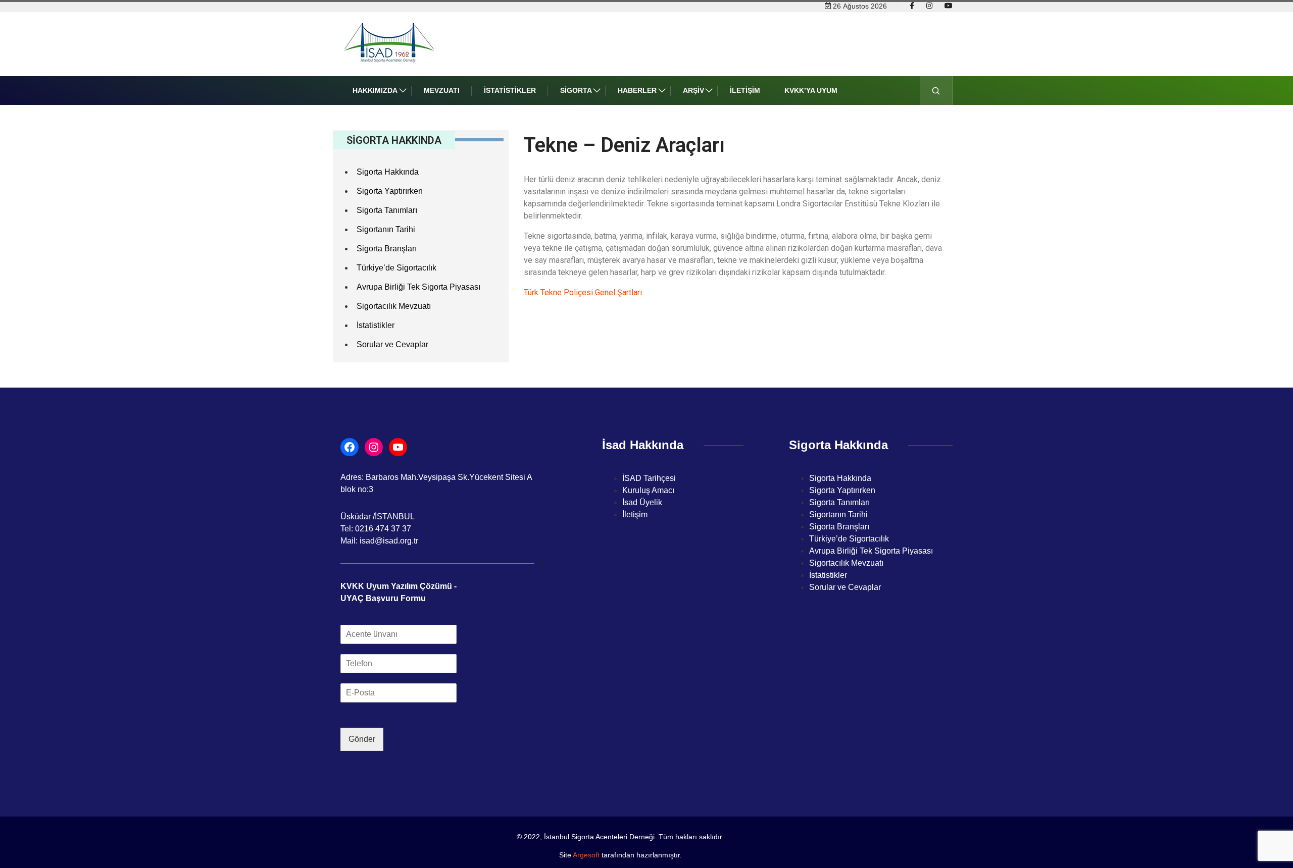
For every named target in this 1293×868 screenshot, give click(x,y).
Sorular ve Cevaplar (392, 344)
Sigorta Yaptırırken (390, 191)
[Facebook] (912, 6)
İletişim (745, 90)
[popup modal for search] (936, 90)
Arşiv (693, 90)
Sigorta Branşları (387, 248)
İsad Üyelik (642, 502)
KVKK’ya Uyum (810, 90)
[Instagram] (929, 6)
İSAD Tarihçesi (649, 478)
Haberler (637, 90)
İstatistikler (510, 90)
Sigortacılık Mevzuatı (394, 306)
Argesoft (586, 855)
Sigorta (576, 90)
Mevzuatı (442, 90)
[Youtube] (948, 6)
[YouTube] (398, 447)
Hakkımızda (375, 90)
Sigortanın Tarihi (386, 229)
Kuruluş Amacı (648, 490)
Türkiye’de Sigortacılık (396, 267)
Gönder (362, 739)
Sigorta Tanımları (387, 210)
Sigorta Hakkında (388, 172)
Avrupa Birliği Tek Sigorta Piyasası (418, 287)
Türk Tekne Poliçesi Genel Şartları (583, 292)
